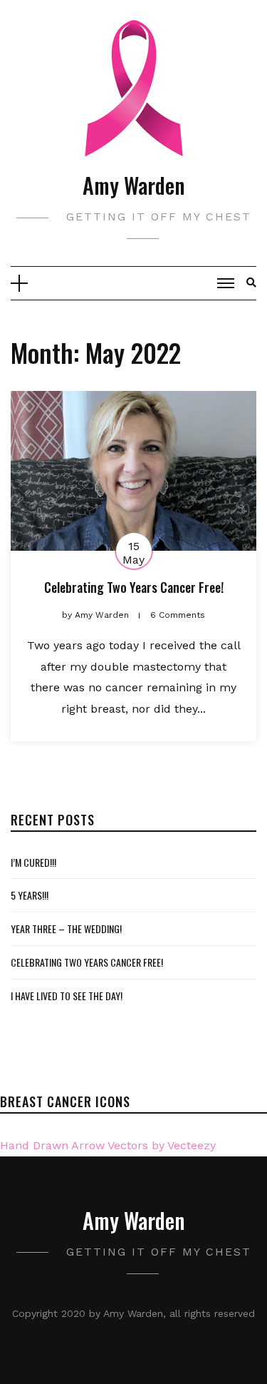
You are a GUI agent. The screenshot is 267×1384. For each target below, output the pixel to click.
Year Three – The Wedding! (66, 928)
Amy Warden (133, 185)
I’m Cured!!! (33, 862)
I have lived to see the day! (66, 995)
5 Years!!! (29, 894)
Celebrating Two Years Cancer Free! (134, 587)
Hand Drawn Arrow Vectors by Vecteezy (108, 1145)
